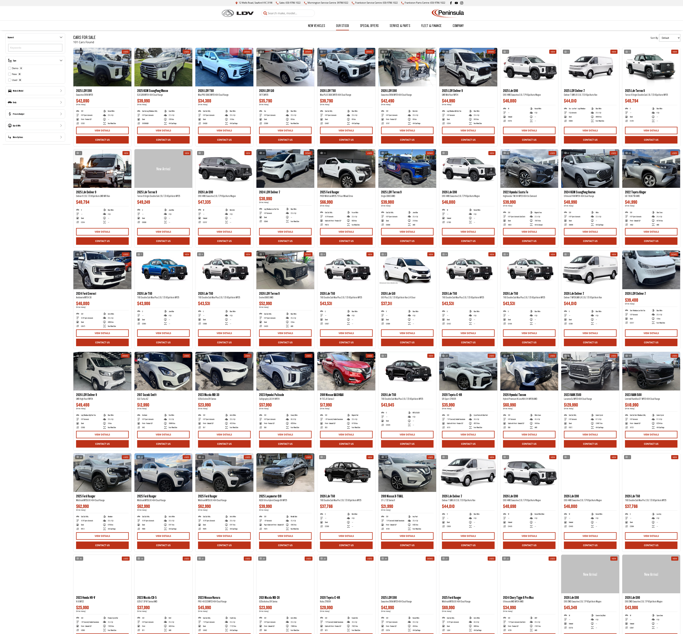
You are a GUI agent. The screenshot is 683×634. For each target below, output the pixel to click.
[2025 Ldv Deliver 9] (102, 168)
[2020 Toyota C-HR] (468, 371)
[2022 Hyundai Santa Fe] (529, 168)
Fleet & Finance (431, 25)
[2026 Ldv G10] (407, 269)
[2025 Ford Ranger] (346, 168)
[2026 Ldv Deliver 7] (590, 269)
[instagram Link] (461, 3)
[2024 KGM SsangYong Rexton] (590, 168)
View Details (102, 130)
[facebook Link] (451, 3)
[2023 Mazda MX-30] (224, 371)
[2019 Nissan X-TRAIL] (407, 472)
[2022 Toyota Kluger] (651, 168)
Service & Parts (400, 25)
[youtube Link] (456, 3)
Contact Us (102, 139)
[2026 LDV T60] (224, 67)
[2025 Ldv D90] (529, 67)
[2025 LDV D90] (102, 67)
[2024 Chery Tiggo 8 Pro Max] (529, 574)
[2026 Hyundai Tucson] (529, 371)
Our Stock (342, 25)
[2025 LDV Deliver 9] (468, 67)
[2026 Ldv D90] (224, 168)
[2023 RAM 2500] (590, 371)
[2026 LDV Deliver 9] (102, 371)
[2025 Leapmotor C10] (285, 472)
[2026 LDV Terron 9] (285, 269)
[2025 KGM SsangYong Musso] (163, 67)
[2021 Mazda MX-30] (285, 574)
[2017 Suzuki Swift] (163, 371)
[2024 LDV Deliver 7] (285, 168)
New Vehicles (316, 25)
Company (458, 25)
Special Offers (369, 25)
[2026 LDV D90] (407, 67)
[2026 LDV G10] (285, 67)
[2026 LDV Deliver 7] (651, 269)
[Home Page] (237, 13)
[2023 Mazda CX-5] (163, 574)
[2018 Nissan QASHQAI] (346, 371)
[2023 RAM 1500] (651, 371)
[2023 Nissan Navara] (224, 574)
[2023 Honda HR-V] (102, 574)
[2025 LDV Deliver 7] (590, 67)
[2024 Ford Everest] (102, 269)
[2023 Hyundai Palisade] (285, 371)
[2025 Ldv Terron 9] (651, 67)
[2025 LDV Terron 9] (407, 168)
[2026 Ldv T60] (163, 269)
